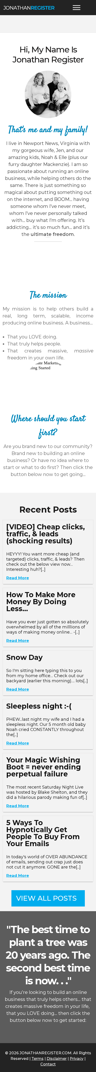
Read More (17, 578)
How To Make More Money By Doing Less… (40, 601)
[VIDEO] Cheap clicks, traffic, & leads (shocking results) (45, 534)
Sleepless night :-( (39, 706)
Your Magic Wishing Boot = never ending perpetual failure (43, 767)
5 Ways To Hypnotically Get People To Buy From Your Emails (43, 833)
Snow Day (24, 657)
